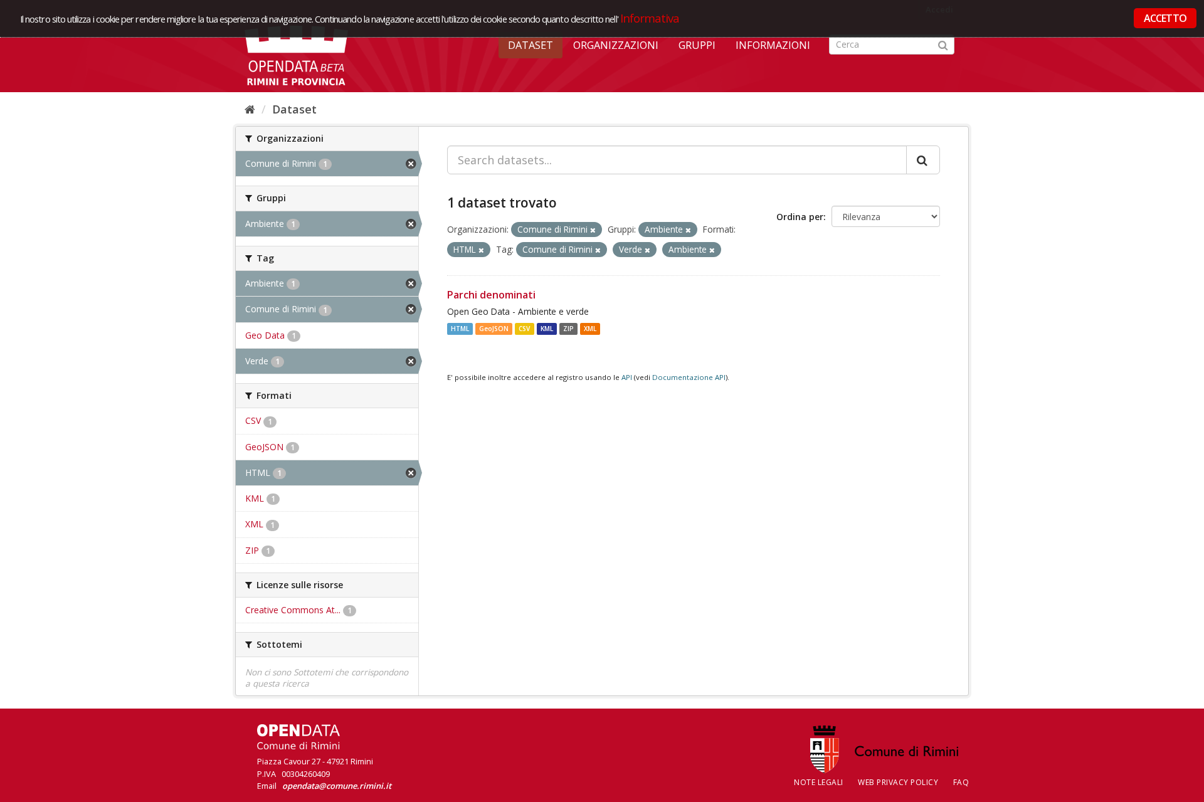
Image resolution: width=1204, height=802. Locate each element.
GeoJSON (494, 328)
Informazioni (773, 45)
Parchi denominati (491, 295)
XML (590, 328)
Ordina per (799, 217)
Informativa (650, 18)
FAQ (961, 782)
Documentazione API (689, 377)
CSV (524, 328)
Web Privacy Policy (898, 782)
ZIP (568, 328)
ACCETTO (1165, 18)
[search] (923, 159)
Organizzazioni (615, 45)
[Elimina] (593, 230)
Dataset (530, 45)
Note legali (818, 782)
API (626, 377)
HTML (460, 328)
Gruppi (697, 45)
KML (547, 328)
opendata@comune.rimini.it (336, 785)
